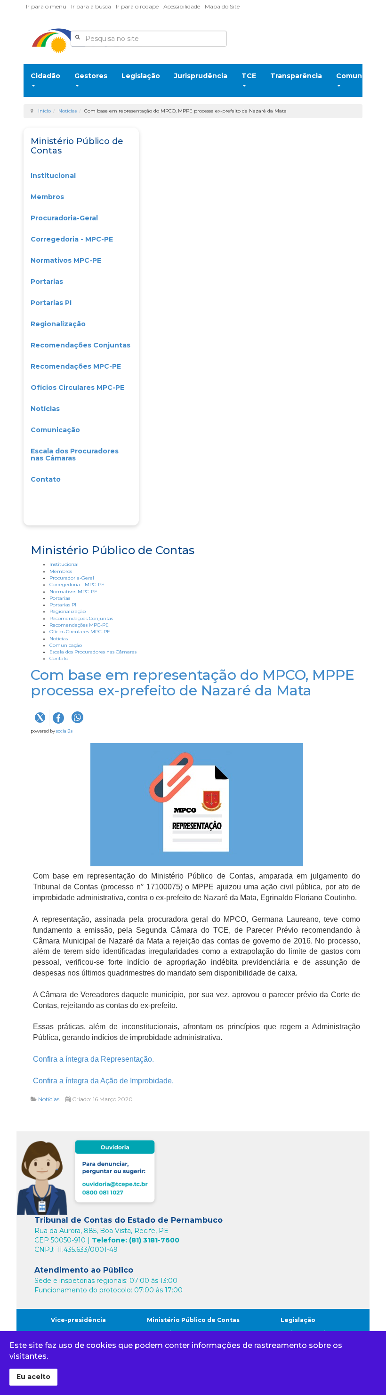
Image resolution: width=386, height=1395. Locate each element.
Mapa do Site (222, 6)
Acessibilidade (181, 6)
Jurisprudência (200, 76)
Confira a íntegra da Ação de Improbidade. (103, 1081)
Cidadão (45, 76)
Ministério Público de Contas (193, 1319)
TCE (248, 76)
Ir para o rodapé (137, 6)
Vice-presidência (78, 1319)
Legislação (140, 76)
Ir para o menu (46, 6)
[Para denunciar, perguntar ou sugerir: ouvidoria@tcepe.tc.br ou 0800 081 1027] (88, 1175)
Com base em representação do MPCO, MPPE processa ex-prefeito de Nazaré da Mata (192, 682)
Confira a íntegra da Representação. (93, 1059)
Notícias (67, 111)
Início (44, 111)
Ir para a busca (91, 6)
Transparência (296, 76)
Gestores (90, 76)
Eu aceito (33, 1376)
